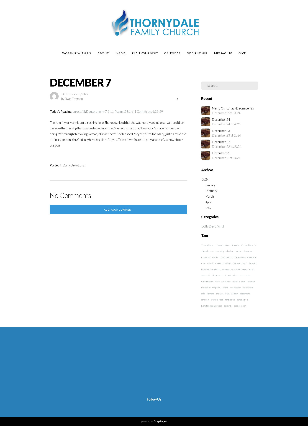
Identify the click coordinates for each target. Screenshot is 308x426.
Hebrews (226, 269)
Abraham (230, 251)
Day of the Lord (226, 257)
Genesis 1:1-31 (239, 263)
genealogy (241, 299)
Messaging (223, 53)
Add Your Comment (118, 209)
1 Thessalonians (222, 245)
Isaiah (251, 269)
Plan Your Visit (145, 53)
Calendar (172, 53)
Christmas (247, 251)
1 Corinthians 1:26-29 (149, 111)
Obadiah (236, 281)
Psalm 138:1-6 (124, 111)
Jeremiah (205, 275)
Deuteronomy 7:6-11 (100, 111)
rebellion (238, 305)
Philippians (206, 287)
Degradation (240, 257)
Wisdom (234, 293)
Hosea (244, 269)
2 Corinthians (247, 245)
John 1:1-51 (238, 275)
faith (221, 299)
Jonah (247, 275)
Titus (227, 293)
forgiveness (230, 299)
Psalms (225, 287)
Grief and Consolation (210, 269)
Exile (203, 263)
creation (214, 299)
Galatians (227, 263)
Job (224, 275)
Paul (243, 281)
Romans (210, 293)
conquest (205, 299)
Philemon (251, 281)
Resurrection (235, 287)
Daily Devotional (74, 165)
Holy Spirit (235, 269)
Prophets (216, 287)
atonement (245, 293)
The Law (219, 293)
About (104, 53)
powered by (154, 421)
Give (242, 53)
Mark (217, 281)
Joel (229, 275)
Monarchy (225, 281)
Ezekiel (218, 263)
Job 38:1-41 (216, 275)
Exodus (210, 263)
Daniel (215, 257)
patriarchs (228, 305)
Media (121, 53)
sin (244, 305)
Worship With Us (76, 53)
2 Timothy (219, 251)
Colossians (206, 257)
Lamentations (207, 281)
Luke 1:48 (79, 111)
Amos (238, 251)
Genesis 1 (252, 263)
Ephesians (251, 257)
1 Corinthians (207, 245)
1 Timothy (234, 245)
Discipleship (197, 53)
